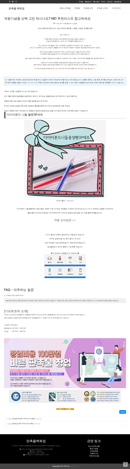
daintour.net (74, 466)
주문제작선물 (94, 456)
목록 (123, 412)
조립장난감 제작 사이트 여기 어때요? (23, 423)
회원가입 (118, 1)
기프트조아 (116, 8)
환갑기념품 (94, 449)
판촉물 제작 (88, 8)
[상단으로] (125, 464)
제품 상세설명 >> (65, 220)
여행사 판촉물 (65, 8)
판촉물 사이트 (102, 8)
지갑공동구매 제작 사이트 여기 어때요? (23, 419)
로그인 (110, 1)
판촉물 (77, 8)
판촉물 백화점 (16, 8)
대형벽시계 (94, 453)
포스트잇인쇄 (32, 83)
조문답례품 (94, 451)
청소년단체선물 (94, 446)
